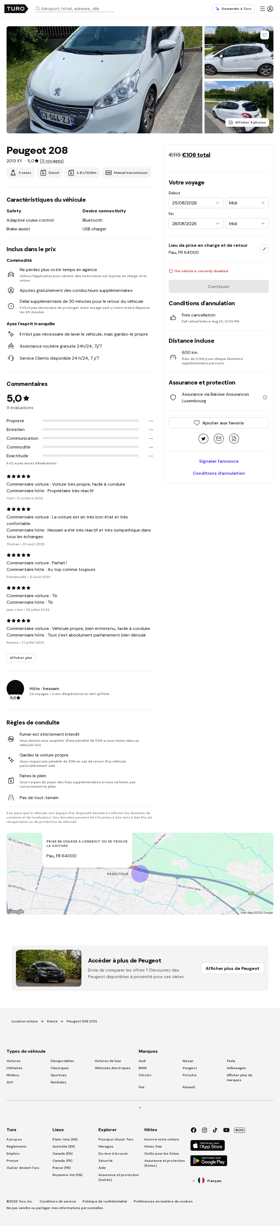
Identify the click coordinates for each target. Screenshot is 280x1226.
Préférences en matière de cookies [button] (163, 1201)
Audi (142, 1061)
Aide (102, 1168)
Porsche (190, 1075)
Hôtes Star (153, 1146)
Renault (189, 1087)
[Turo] (16, 8)
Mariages (105, 1146)
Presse (13, 1161)
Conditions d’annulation (219, 473)
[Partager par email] (219, 439)
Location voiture (24, 1021)
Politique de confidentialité (105, 1201)
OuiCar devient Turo (23, 1168)
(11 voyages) (51, 160)
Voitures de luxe (108, 1061)
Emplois (13, 1153)
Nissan (188, 1061)
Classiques (60, 1068)
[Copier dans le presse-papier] (234, 439)
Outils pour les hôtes (161, 1153)
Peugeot (190, 1068)
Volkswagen (236, 1068)
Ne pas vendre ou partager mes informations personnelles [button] (55, 1208)
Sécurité (105, 1161)
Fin (171, 214)
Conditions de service (58, 1201)
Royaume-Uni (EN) (67, 1175)
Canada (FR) (62, 1161)
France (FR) (61, 1168)
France (52, 1021)
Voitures (14, 1061)
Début (174, 193)
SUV (10, 1082)
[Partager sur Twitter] (203, 439)
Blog (239, 1130)
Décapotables (62, 1061)
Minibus (13, 1075)
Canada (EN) (62, 1153)
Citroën (145, 1075)
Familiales (58, 1082)
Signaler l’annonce (219, 461)
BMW (143, 1068)
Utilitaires (14, 1068)
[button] (77, 8)
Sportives (59, 1075)
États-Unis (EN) (65, 1139)
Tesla (231, 1061)
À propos (14, 1139)
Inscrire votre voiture (161, 1139)
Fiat (141, 1087)
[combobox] (77, 8)
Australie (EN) (63, 1146)
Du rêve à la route (113, 1153)
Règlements (17, 1146)
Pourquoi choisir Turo (115, 1139)
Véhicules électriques (112, 1068)
